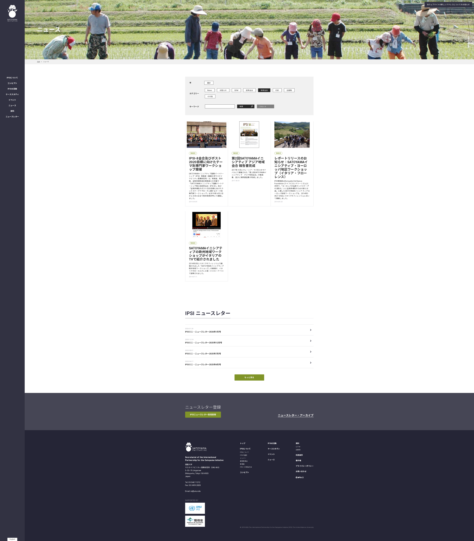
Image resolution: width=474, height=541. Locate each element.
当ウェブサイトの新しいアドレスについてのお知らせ (448, 5)
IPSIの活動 (12, 89)
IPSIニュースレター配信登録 (203, 414)
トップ (242, 443)
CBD (277, 90)
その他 (210, 97)
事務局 (242, 464)
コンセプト (12, 83)
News (209, 90)
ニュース (12, 105)
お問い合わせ (301, 471)
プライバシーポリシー (305, 466)
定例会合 (249, 90)
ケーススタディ (12, 94)
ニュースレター (12, 117)
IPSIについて (12, 78)
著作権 (298, 461)
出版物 (289, 90)
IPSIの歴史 (243, 455)
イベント (12, 100)
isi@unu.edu (196, 491)
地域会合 (264, 90)
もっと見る (249, 377)
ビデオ (298, 447)
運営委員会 (244, 461)
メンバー (243, 458)
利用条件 (299, 455)
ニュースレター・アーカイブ (296, 415)
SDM (236, 90)
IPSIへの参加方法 (246, 467)
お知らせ (223, 90)
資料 (12, 111)
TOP (38, 62)
